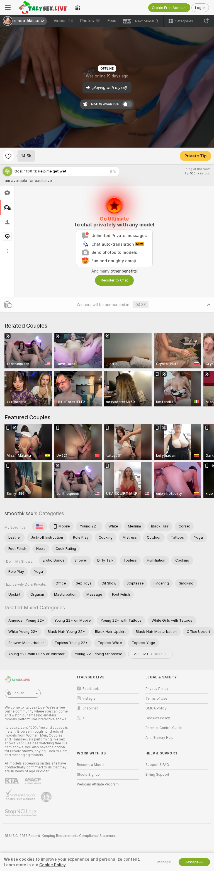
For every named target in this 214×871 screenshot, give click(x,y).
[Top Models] (77, 7)
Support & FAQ (157, 765)
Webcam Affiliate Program (98, 784)
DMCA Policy (156, 708)
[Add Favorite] (8, 156)
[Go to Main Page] (43, 7)
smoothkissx (18, 513)
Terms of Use (156, 698)
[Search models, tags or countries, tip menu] (206, 21)
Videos (63, 20)
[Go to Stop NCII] (21, 812)
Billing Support (157, 775)
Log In (200, 8)
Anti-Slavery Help (159, 738)
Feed (111, 20)
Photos (90, 20)
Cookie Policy (52, 865)
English (18, 693)
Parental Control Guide (163, 728)
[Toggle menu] (8, 7)
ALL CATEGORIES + (150, 654)
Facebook (90, 689)
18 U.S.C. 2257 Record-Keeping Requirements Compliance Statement (60, 836)
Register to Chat (114, 280)
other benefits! (124, 271)
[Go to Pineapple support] (47, 797)
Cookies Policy (157, 718)
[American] (39, 526)
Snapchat (90, 708)
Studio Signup (88, 775)
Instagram (90, 698)
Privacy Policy (156, 689)
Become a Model (90, 765)
